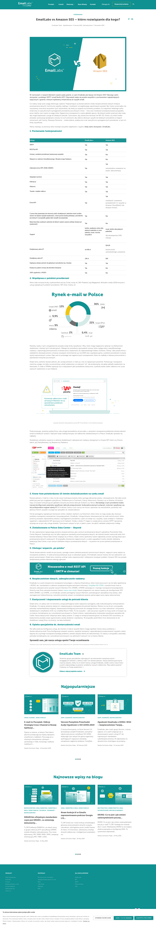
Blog (39, 882)
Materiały (70, 4)
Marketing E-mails (72, 808)
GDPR (62, 717)
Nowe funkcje (41, 717)
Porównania (78, 14)
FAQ (76, 886)
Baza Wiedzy (82, 4)
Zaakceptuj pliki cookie (143, 918)
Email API (8, 879)
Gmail (63, 808)
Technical (42, 810)
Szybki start (78, 877)
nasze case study (70, 590)
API (76, 879)
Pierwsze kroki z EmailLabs (45, 877)
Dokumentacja (79, 884)
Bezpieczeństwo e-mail (12, 884)
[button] (76, 759)
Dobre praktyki (113, 808)
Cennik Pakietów (10, 886)
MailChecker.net (10, 888)
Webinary (40, 886)
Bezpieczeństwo (29, 808)
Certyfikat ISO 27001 (96, 585)
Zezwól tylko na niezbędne (124, 918)
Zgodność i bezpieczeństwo (75, 717)
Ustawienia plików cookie (103, 918)
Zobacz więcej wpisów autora (71, 671)
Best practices (103, 808)
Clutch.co (8, 891)
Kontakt (93, 4)
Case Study (41, 884)
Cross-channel (29, 717)
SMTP (76, 882)
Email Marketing (41, 808)
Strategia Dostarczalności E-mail (47, 879)
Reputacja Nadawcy (116, 810)
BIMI (39, 888)
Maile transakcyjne (10, 877)
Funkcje (7, 882)
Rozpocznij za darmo (121, 4)
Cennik (60, 4)
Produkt (51, 4)
